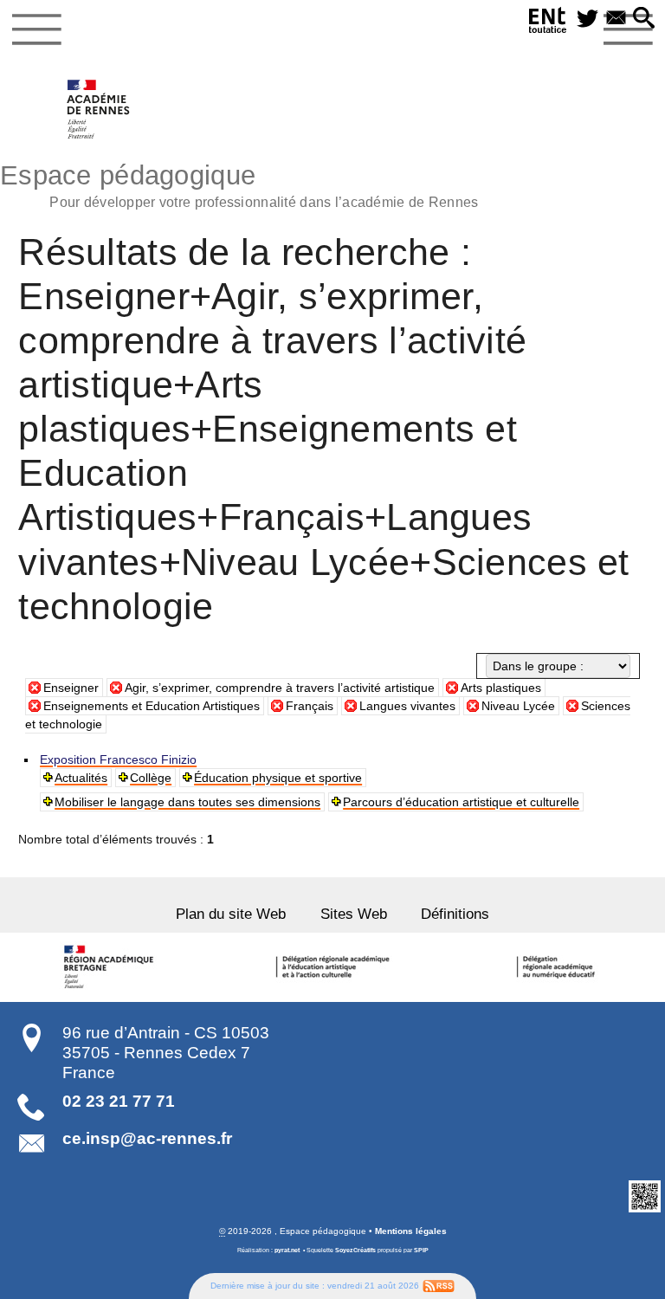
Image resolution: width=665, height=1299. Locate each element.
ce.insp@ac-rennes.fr (147, 1138)
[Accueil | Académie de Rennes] (111, 967)
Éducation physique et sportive (278, 778)
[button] (643, 19)
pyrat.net (287, 1250)
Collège (150, 778)
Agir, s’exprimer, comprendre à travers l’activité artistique (280, 688)
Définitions (455, 914)
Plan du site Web (231, 914)
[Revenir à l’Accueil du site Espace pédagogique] (99, 109)
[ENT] (548, 23)
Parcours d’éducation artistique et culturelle (461, 802)
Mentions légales (411, 1231)
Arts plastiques (501, 688)
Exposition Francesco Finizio (118, 759)
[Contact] (616, 19)
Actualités (81, 778)
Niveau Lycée (518, 706)
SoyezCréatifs (355, 1250)
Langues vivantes (407, 706)
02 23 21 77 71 (118, 1101)
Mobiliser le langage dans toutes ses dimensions (187, 802)
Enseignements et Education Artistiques (151, 706)
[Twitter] (587, 19)
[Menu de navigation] (37, 29)
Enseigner (71, 688)
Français (309, 706)
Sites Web (353, 914)
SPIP (421, 1250)
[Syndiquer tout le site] (438, 1284)
